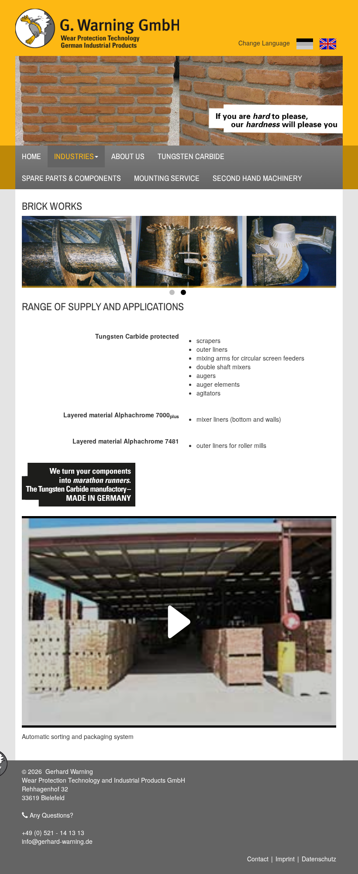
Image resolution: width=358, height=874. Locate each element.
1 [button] (173, 294)
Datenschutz (319, 858)
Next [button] (297, 247)
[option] (179, 252)
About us (128, 156)
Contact (257, 858)
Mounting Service (167, 178)
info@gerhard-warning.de (57, 841)
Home (31, 156)
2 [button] (184, 294)
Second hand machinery (257, 178)
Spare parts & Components (71, 178)
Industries (74, 156)
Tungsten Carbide (191, 156)
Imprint (285, 858)
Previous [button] (61, 247)
